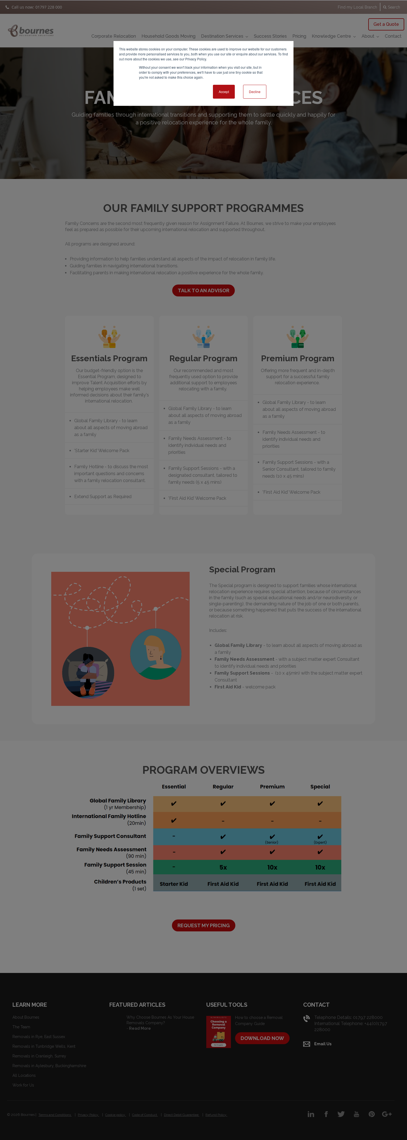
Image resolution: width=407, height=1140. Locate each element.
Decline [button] (255, 91)
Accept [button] (224, 91)
